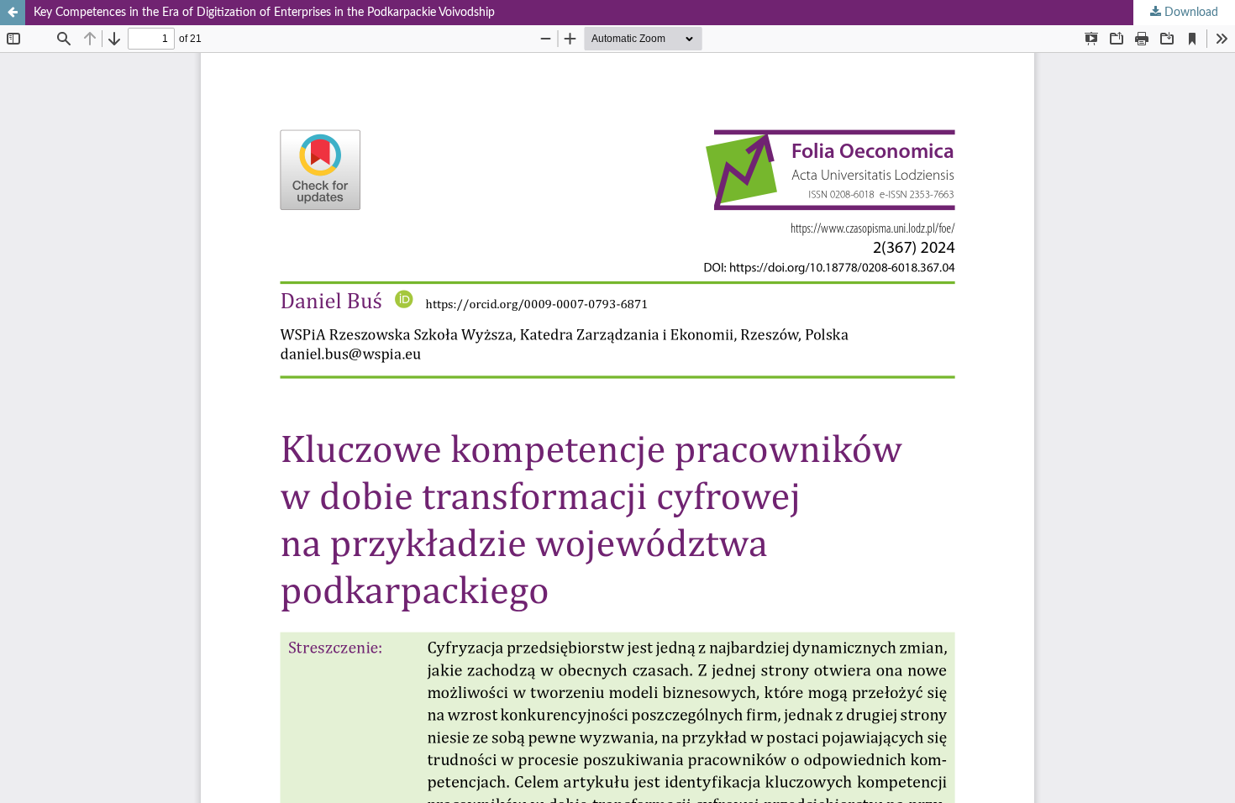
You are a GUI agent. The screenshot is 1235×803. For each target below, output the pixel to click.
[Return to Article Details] (12, 12)
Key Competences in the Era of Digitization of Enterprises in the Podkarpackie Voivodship (264, 12)
